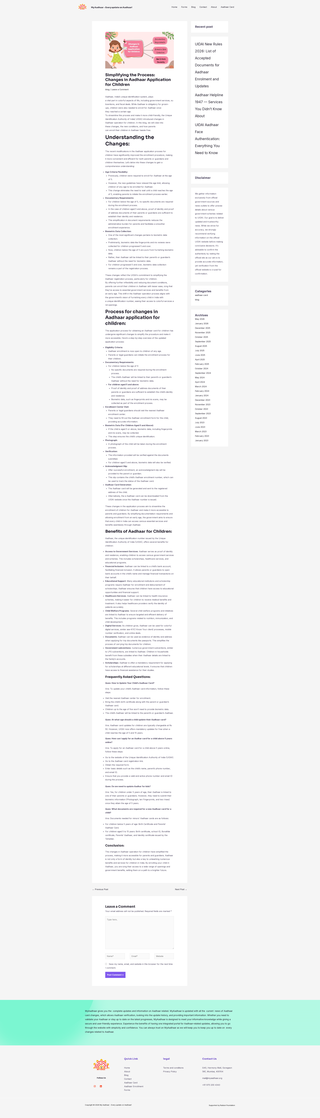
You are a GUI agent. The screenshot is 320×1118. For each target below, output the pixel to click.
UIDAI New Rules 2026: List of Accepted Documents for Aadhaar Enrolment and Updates (208, 65)
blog (107, 89)
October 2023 (201, 409)
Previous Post (100, 889)
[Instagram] (95, 1086)
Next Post (181, 889)
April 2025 (200, 359)
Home (174, 7)
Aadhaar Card (227, 7)
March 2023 (200, 431)
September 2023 (203, 413)
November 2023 (202, 404)
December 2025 (202, 328)
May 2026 (199, 319)
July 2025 (199, 350)
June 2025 (200, 355)
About (214, 7)
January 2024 (201, 395)
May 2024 (200, 377)
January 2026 (201, 323)
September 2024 (203, 373)
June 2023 (200, 427)
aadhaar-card (201, 295)
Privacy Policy (170, 1071)
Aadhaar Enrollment (133, 1086)
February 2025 (202, 364)
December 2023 (202, 400)
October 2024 (201, 368)
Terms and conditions (173, 1068)
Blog (193, 7)
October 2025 (201, 337)
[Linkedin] (101, 1086)
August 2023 (201, 418)
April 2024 (200, 382)
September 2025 (203, 341)
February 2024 (202, 391)
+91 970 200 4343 (211, 1085)
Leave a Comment (119, 89)
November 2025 (202, 332)
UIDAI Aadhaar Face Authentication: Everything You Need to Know (207, 139)
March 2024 (201, 386)
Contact (203, 7)
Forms (184, 7)
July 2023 (199, 422)
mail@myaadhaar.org (212, 1078)
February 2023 (202, 436)
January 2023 (201, 440)
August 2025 (201, 346)
